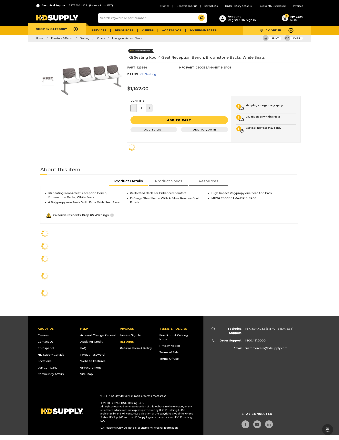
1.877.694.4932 (255, 328)
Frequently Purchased (272, 6)
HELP (84, 328)
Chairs (101, 38)
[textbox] (141, 108)
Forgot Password (92, 354)
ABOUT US (46, 328)
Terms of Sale (169, 352)
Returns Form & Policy (136, 348)
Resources (124, 30)
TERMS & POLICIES (173, 328)
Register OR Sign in (242, 20)
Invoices (298, 6)
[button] (201, 17)
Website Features (93, 361)
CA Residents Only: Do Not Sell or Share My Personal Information (139, 427)
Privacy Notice (169, 346)
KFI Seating (148, 74)
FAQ (83, 348)
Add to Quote (204, 129)
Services (99, 30)
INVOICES (127, 328)
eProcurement (90, 367)
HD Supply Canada (51, 354)
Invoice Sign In (130, 335)
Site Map (86, 374)
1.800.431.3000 (255, 340)
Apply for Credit (91, 341)
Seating (84, 38)
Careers (43, 335)
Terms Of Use (169, 359)
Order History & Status (238, 6)
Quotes (164, 6)
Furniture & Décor (62, 38)
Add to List (153, 129)
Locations (45, 361)
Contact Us (45, 341)
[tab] (128, 181)
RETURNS (127, 341)
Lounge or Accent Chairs (127, 38)
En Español (46, 348)
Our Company (47, 367)
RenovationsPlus (187, 6)
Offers (148, 30)
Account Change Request (98, 335)
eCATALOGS (171, 30)
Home (40, 38)
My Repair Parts (203, 30)
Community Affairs (51, 374)
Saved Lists (211, 6)
